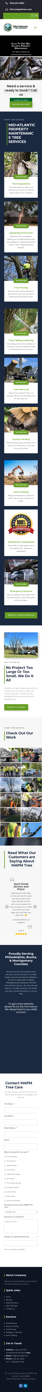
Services (9, 1300)
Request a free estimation (21, 615)
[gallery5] (31, 836)
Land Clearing (11, 1192)
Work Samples (12, 1306)
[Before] (10, 792)
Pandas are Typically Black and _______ (21, 1237)
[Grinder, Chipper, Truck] (31, 762)
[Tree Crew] (10, 777)
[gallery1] (31, 806)
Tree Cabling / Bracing (14, 1184)
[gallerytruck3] (10, 762)
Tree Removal (11, 1162)
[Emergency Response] (10, 806)
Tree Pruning (11, 1170)
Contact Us (10, 1309)
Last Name (9, 1117)
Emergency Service (13, 1188)
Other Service (11, 1197)
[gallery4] (31, 777)
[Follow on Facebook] (32, 15)
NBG (27, 1377)
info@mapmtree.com (20, 1356)
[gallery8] (10, 836)
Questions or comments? (14, 1217)
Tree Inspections (21, 184)
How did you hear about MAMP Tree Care (18, 1207)
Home (8, 1297)
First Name (9, 1104)
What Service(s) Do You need (16, 1153)
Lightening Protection (13, 1175)
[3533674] (31, 821)
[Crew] (10, 821)
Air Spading (10, 1179)
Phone (6, 1141)
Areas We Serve (12, 1303)
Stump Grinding (12, 1166)
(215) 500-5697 (17, 3)
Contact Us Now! (21, 100)
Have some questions (13, 1201)
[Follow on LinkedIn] (36, 15)
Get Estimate (21, 177)
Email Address (10, 1129)
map (28, 1353)
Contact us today (16, 707)
